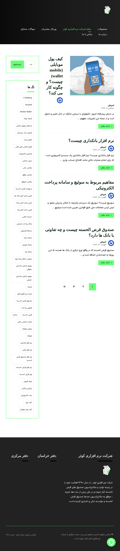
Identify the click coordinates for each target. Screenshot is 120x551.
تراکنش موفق (27, 175)
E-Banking (28, 98)
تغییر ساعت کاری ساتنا (24, 203)
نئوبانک (29, 336)
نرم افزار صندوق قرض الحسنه (24, 359)
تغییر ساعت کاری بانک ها (23, 196)
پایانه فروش (28, 381)
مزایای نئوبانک (27, 329)
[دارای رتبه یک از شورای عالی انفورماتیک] (107, 10)
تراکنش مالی (27, 168)
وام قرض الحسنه (25, 374)
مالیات (15, 315)
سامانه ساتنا (28, 238)
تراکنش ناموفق (27, 182)
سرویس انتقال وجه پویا (23, 259)
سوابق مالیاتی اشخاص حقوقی (24, 268)
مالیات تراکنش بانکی (25, 322)
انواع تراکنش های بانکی (23, 147)
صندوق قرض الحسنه (24, 301)
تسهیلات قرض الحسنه (24, 189)
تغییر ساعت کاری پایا (25, 210)
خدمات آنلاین (27, 217)
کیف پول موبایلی (26, 409)
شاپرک (29, 287)
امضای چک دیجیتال (24, 133)
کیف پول (28, 402)
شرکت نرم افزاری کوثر (24, 294)
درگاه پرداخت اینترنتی (24, 224)
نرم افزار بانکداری (26, 343)
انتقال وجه (28, 140)
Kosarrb (28, 105)
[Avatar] (60, 100)
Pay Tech (28, 119)
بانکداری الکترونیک (25, 154)
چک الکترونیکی (26, 395)
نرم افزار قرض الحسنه (24, 367)
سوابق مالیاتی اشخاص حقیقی (24, 278)
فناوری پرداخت (26, 308)
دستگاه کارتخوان (26, 231)
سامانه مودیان (27, 245)
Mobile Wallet (26, 112)
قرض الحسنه (27, 315)
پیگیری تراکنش (26, 388)
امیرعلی (111, 105)
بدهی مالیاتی (27, 161)
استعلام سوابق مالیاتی (24, 126)
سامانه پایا (28, 252)
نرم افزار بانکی (27, 350)
